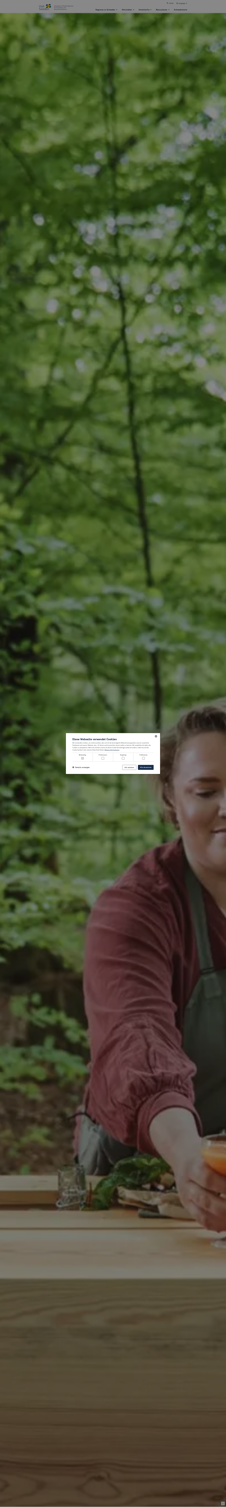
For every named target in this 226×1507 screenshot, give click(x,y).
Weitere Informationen (112, 750)
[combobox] (156, 736)
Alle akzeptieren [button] (145, 767)
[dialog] (113, 753)
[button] (81, 767)
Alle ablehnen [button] (129, 767)
